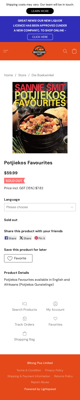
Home (8, 75)
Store (22, 75)
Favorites (55, 324)
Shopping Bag (24, 339)
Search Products (24, 309)
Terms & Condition (29, 370)
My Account (55, 309)
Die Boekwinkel (43, 75)
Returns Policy (63, 376)
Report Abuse (40, 382)
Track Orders (24, 324)
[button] (40, 11)
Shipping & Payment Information (28, 376)
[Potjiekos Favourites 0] (40, 117)
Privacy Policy (54, 370)
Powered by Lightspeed (40, 389)
